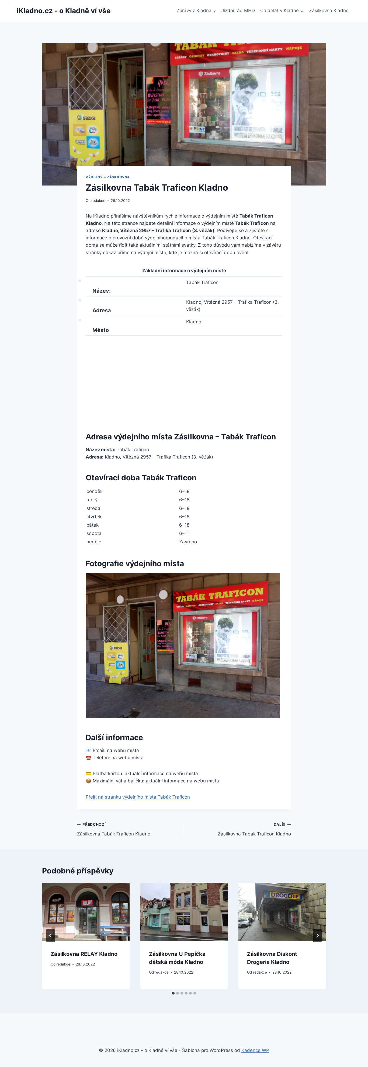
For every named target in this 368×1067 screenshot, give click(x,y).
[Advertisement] (184, 382)
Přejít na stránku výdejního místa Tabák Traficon (138, 797)
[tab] (173, 993)
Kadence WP (255, 1050)
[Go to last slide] (50, 935)
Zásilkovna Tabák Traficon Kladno (113, 829)
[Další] (317, 935)
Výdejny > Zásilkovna (108, 177)
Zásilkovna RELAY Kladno (84, 954)
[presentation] (86, 912)
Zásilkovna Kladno (329, 10)
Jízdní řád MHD (238, 10)
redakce (98, 200)
